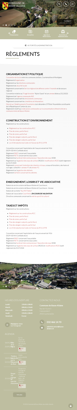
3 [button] (9, 25)
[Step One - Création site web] (38, 408)
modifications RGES (52, 161)
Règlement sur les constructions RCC (22, 128)
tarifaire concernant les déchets (25, 173)
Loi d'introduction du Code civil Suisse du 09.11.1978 (28, 143)
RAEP (16, 153)
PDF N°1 (21, 349)
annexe (51, 94)
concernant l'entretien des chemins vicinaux (29, 165)
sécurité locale (21, 86)
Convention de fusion (13, 77)
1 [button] (3, 25)
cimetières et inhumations (34, 101)
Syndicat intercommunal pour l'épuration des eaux (33, 158)
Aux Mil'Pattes (26, 191)
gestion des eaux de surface (28, 161)
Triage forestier (28, 94)
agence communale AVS (25, 96)
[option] (38, 14)
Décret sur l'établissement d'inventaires (20, 104)
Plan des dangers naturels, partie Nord (23, 137)
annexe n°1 (25, 168)
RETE (16, 156)
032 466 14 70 (54, 322)
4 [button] (12, 25)
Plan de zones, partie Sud (18, 134)
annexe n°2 (35, 168)
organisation (20, 80)
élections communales (27, 83)
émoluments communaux (33, 99)
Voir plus (19, 395)
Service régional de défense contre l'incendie (40, 88)
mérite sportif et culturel (40, 196)
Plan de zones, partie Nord (18, 131)
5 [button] (14, 25)
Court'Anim (27, 194)
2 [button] (6, 25)
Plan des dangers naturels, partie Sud (22, 140)
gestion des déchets (25, 170)
